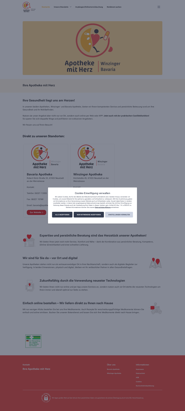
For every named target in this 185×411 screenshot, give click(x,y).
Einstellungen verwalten (119, 215)
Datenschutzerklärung (103, 207)
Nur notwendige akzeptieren (89, 215)
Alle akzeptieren (62, 215)
